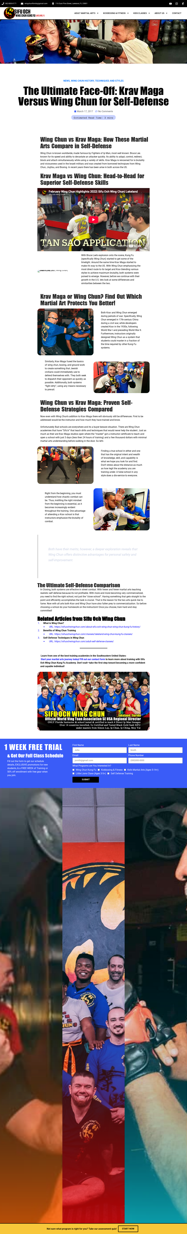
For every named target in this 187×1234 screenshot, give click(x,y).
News (66, 80)
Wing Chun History (82, 80)
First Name (78, 745)
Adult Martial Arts (84, 13)
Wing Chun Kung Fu (86, 769)
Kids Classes (140, 13)
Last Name (134, 745)
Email (75, 756)
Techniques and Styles (109, 80)
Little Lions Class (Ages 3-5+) (91, 773)
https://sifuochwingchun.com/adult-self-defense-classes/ (84, 641)
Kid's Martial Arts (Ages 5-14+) (143, 769)
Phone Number (136, 756)
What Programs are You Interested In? (91, 766)
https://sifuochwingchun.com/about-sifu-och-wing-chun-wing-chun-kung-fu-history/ (97, 626)
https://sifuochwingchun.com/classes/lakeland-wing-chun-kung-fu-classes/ (93, 634)
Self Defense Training (122, 773)
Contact (176, 13)
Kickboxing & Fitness (114, 13)
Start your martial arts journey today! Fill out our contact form (73, 659)
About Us (159, 13)
